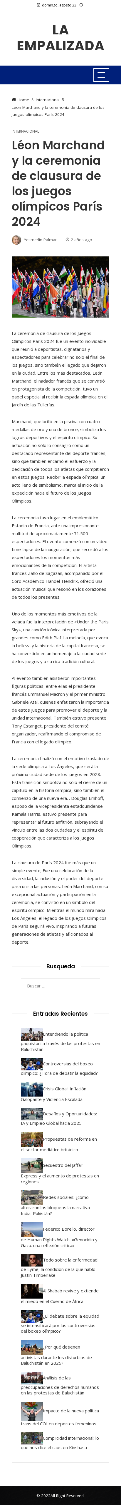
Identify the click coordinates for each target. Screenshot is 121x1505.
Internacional (25, 131)
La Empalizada (61, 38)
